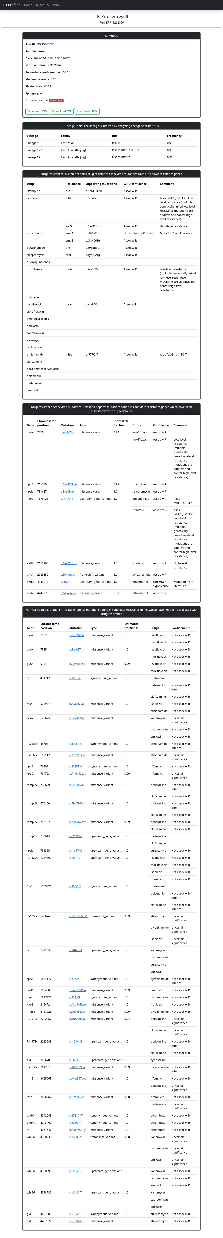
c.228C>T (75, 1123)
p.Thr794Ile (76, 803)
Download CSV (37, 111)
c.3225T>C (76, 766)
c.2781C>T (76, 1115)
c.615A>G (75, 1214)
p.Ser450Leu (69, 484)
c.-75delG (75, 1171)
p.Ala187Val (76, 704)
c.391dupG (68, 574)
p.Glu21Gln (76, 635)
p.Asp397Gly (77, 1130)
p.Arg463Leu (77, 1004)
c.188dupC (76, 1137)
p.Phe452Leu (77, 773)
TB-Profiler (11, 4)
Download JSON (86, 111)
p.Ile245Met (77, 718)
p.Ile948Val (76, 785)
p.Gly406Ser (68, 593)
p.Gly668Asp (77, 664)
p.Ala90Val (67, 432)
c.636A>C (75, 979)
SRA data (53, 5)
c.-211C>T (75, 1192)
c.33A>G (74, 997)
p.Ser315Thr (69, 563)
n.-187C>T (75, 950)
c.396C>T (75, 886)
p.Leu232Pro (77, 990)
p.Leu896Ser (77, 1012)
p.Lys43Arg (68, 491)
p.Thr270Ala (77, 1019)
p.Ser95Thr (76, 649)
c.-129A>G (75, 1041)
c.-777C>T (67, 499)
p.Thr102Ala (77, 1067)
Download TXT (61, 111)
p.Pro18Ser (76, 1097)
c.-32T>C (74, 1060)
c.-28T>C (74, 858)
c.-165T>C (75, 850)
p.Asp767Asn (77, 822)
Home (28, 5)
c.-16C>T (66, 582)
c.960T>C (75, 678)
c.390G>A (75, 744)
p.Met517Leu (77, 1078)
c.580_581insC (78, 916)
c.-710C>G (75, 836)
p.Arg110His (77, 755)
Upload (39, 5)
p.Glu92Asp (76, 1221)
